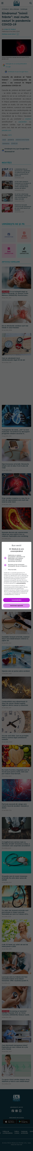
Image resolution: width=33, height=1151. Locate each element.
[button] (16, 569)
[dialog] (16, 575)
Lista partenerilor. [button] (21, 583)
